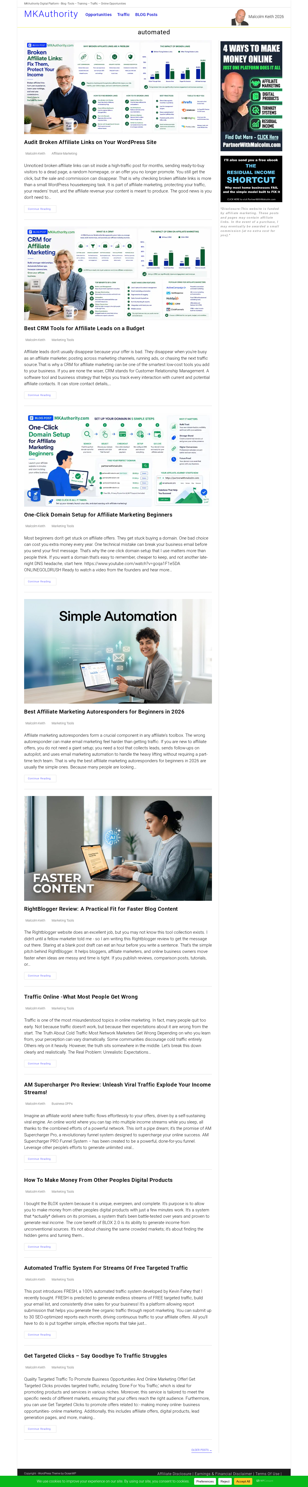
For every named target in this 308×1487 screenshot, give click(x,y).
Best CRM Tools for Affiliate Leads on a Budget (84, 328)
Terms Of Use (267, 1474)
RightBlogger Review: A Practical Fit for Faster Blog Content (101, 909)
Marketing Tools (63, 340)
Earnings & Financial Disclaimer (223, 1474)
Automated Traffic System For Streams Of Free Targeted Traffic (106, 1268)
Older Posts (201, 1450)
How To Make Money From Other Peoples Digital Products (98, 1180)
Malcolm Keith (35, 153)
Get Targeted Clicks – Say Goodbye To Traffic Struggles (95, 1356)
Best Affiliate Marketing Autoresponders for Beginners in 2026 (104, 712)
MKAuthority (51, 14)
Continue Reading (42, 210)
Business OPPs (62, 1103)
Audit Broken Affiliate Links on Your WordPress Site (90, 142)
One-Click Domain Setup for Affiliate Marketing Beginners (98, 515)
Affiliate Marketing (64, 153)
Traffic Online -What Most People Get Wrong (81, 997)
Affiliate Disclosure (174, 1474)
